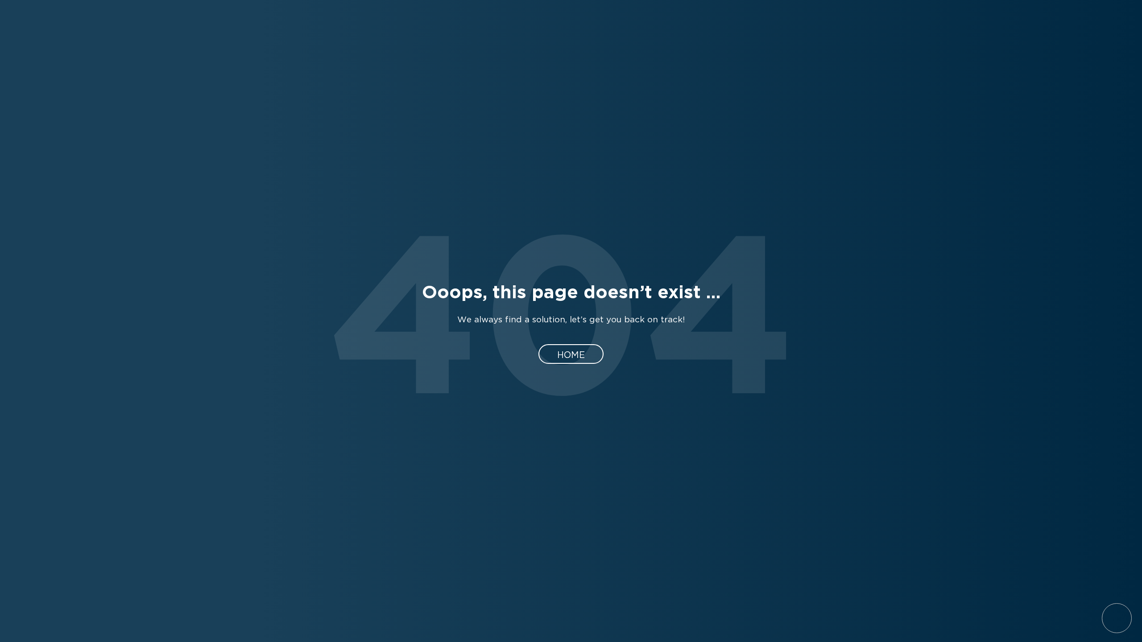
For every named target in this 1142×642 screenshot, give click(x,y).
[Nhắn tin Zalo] (1115, 358)
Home (571, 354)
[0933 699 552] (1115, 281)
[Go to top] (1117, 618)
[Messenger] (1115, 319)
